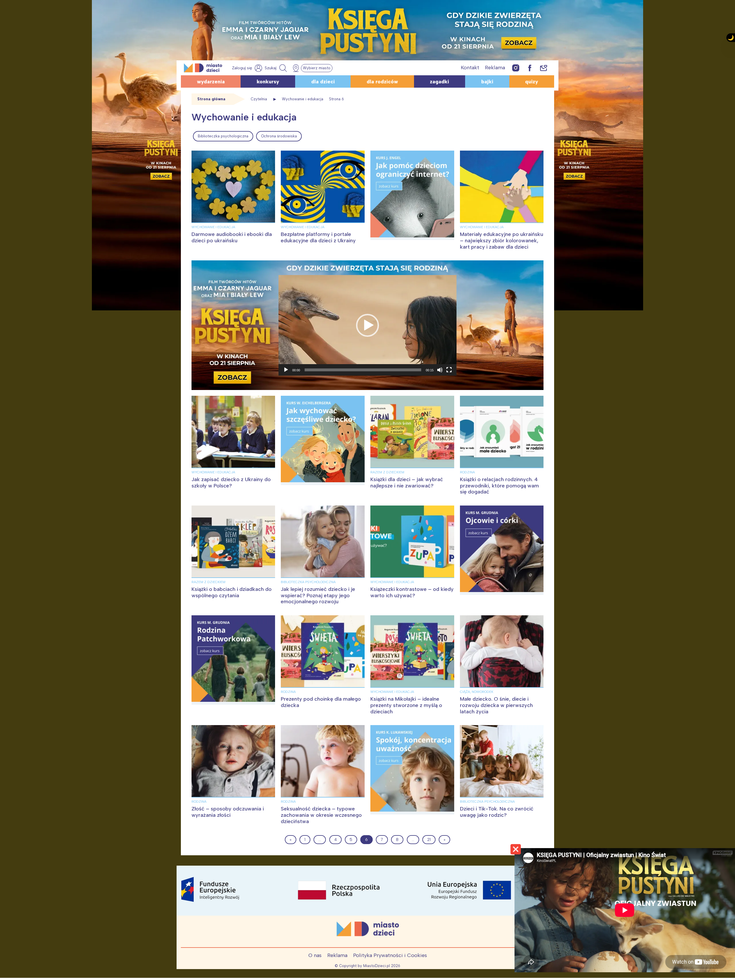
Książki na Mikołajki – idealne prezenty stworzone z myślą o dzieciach (406, 705)
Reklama (495, 67)
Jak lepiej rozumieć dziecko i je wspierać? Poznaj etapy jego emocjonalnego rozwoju (318, 595)
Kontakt (470, 67)
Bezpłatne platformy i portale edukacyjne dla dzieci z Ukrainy (318, 237)
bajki (487, 81)
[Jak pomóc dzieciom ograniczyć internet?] (412, 195)
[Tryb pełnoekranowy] (449, 370)
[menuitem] (223, 136)
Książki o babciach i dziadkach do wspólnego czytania (232, 592)
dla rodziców (382, 81)
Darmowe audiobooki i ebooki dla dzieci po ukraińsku (232, 237)
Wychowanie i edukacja (213, 227)
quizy (531, 81)
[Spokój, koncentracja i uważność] (412, 769)
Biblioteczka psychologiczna (223, 136)
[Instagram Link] (516, 67)
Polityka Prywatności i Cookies (390, 955)
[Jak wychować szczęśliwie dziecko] (323, 440)
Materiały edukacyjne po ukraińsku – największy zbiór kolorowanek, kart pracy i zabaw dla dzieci (501, 240)
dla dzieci (323, 81)
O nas (315, 955)
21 (429, 839)
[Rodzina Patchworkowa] (233, 660)
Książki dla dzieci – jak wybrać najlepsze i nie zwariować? (406, 482)
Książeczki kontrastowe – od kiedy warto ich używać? (412, 592)
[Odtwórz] (286, 370)
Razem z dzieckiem (387, 472)
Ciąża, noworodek (476, 692)
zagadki (439, 81)
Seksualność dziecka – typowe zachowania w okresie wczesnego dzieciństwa (321, 815)
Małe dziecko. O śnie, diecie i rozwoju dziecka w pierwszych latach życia (496, 705)
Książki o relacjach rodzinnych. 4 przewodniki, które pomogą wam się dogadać (499, 485)
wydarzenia (211, 81)
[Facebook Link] (530, 67)
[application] (367, 325)
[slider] (363, 369)
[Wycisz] (440, 370)
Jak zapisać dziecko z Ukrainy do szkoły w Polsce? (231, 482)
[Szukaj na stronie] (276, 68)
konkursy (268, 81)
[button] (367, 325)
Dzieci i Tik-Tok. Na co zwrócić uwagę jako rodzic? (496, 812)
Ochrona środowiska (279, 136)
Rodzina (467, 472)
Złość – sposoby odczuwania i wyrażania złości (228, 812)
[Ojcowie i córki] (502, 550)
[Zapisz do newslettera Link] (544, 67)
